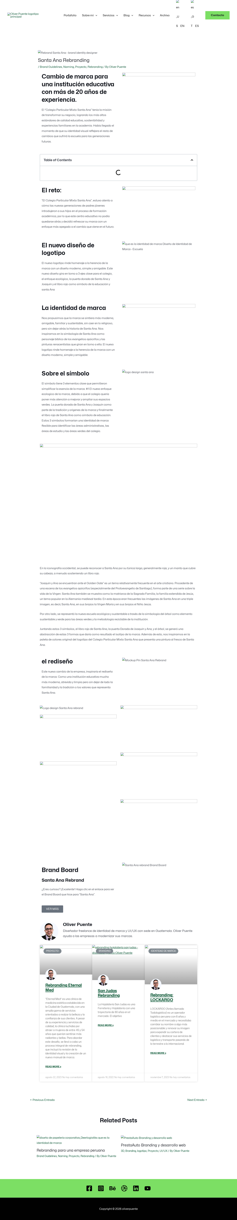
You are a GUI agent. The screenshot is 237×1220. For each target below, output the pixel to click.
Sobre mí (88, 15)
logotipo (142, 1150)
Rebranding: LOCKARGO (161, 997)
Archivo (165, 15)
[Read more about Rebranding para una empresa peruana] (76, 1140)
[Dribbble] (124, 1188)
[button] (95, 15)
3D (122, 1150)
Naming (68, 67)
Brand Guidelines (51, 67)
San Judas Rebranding (109, 993)
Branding (130, 1150)
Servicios (108, 15)
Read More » (53, 1066)
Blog (126, 15)
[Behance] (112, 1188)
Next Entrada (197, 1100)
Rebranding (95, 67)
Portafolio (70, 15)
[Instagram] (101, 1188)
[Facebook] (89, 1188)
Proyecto (80, 67)
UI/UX (163, 1150)
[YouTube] (147, 1188)
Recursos (145, 15)
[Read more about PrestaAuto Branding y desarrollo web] (146, 1137)
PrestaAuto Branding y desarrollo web (153, 1145)
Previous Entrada (42, 1100)
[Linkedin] (136, 1188)
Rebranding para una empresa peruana (71, 1150)
